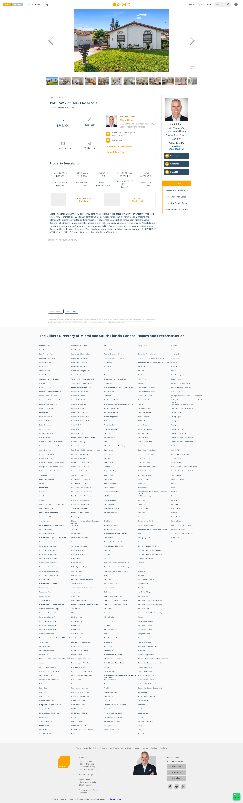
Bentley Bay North (144, 538)
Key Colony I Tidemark (79, 362)
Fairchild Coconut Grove (79, 446)
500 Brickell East (76, 617)
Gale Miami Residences (79, 546)
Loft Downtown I (77, 550)
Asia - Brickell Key (77, 621)
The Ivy (106, 375)
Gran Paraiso (108, 454)
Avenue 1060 (75, 629)
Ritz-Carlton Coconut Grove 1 (81, 500)
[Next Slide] (192, 40)
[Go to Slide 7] (129, 81)
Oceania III (175, 354)
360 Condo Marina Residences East (150, 600)
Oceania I (174, 346)
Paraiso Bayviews (110, 483)
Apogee (140, 383)
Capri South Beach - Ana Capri (148, 546)
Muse (140, 725)
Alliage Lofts (142, 533)
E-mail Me (174, 172)
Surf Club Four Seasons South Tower (184, 471)
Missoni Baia (108, 517)
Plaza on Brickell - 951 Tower (114, 358)
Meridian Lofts (143, 437)
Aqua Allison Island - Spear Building (116, 571)
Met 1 (73, 734)
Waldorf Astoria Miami (79, 600)
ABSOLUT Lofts (143, 379)
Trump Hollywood (45, 721)
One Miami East (76, 571)
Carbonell (107, 396)
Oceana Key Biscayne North (80, 371)
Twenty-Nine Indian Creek (113, 542)
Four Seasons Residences (80, 696)
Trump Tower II (176, 425)
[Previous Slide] (51, 40)
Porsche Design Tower (179, 375)
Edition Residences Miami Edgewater (117, 446)
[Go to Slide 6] (116, 81)
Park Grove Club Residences (81, 487)
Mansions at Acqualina (145, 721)
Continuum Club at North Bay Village (150, 613)
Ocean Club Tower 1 (78, 425)
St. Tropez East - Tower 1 (146, 680)
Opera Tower (108, 475)
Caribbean (107, 592)
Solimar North (176, 458)
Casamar (141, 638)
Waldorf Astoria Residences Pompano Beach (153, 659)
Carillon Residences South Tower (115, 604)
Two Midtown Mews (111, 525)
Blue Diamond (109, 588)
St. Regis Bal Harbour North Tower (51, 467)
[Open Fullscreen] (193, 67)
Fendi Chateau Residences (180, 454)
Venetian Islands (177, 542)
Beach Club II (43, 692)
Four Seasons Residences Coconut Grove (85, 450)
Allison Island (175, 500)
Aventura (174, 504)
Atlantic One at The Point (48, 396)
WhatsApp (174, 163)
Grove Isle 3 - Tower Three (80, 471)
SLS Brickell (108, 366)
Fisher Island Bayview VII (47, 625)
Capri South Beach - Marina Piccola (150, 554)
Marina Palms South (145, 629)
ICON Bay (107, 458)
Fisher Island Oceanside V (48, 558)
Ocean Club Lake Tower (79, 391)
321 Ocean (141, 375)
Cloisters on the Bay (78, 442)
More (209, 4)
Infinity (73, 717)
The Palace (43, 475)
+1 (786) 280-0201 (175, 761)
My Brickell (108, 350)
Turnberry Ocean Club (179, 433)
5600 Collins (108, 550)
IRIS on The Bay (109, 617)
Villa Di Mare (108, 650)
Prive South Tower (45, 387)
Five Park (141, 404)
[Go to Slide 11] (181, 81)
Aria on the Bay (109, 425)
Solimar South (176, 462)
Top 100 (200, 4)
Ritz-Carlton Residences (112, 659)
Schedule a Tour (116, 151)
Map (46, 4)
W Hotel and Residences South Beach (151, 358)
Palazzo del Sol (44, 596)
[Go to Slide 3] (77, 81)
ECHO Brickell (76, 680)
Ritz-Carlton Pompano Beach (148, 646)
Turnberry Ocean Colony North (182, 437)
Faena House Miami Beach (113, 713)
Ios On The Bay (109, 462)
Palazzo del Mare (45, 592)
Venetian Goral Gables (47, 517)
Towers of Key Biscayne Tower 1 (82, 379)
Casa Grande (108, 696)
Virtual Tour (71, 311)
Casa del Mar (43, 730)
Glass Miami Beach (144, 408)
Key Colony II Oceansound (80, 358)
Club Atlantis (108, 538)
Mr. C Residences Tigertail (80, 483)
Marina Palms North (145, 625)
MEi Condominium (110, 629)
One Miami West (77, 575)
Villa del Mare (44, 579)
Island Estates (176, 508)
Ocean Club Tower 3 (78, 433)
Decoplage (107, 700)
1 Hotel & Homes (110, 684)
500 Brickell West (110, 391)
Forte (173, 487)
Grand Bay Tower (77, 350)
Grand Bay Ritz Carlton (79, 346)
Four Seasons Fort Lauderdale (49, 671)
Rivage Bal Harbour (46, 458)
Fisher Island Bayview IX (47, 613)
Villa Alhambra (44, 521)
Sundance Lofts (143, 479)
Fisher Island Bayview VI (47, 621)
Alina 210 (42, 496)
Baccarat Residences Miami (80, 642)
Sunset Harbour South (145, 525)
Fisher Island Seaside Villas (48, 575)
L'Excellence (108, 625)
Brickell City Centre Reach (80, 646)
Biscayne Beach (109, 437)
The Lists (163, 748)
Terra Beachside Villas (111, 638)
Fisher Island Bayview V (47, 617)
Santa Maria (108, 362)
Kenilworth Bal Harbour (47, 433)
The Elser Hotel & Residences (81, 588)
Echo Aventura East (46, 350)
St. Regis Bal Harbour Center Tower (51, 462)
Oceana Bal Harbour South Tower (51, 446)
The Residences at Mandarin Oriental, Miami (119, 404)
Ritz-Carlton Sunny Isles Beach (181, 387)
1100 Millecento (76, 613)
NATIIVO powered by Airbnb (81, 567)
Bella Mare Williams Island (48, 404)
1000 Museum (76, 525)
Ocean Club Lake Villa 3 (79, 404)
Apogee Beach (44, 709)
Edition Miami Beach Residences (115, 705)
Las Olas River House (46, 650)
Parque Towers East (145, 667)
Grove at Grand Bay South (80, 458)
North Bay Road (176, 517)
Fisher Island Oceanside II (48, 546)
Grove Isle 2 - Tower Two (80, 467)
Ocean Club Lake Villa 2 (79, 400)
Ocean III (174, 366)
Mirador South (143, 571)
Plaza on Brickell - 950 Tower (114, 354)
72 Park (106, 667)
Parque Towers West (145, 671)
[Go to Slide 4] (90, 81)
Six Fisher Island (44, 600)
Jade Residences (77, 721)
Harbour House (44, 429)
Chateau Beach (143, 700)
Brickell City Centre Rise (79, 650)
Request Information (119, 146)
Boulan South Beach (111, 692)
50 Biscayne (75, 529)
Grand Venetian (143, 508)
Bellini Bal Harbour (45, 425)
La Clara (174, 492)
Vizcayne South (76, 596)
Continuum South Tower (146, 391)
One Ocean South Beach (146, 467)
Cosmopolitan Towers (145, 400)
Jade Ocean (142, 709)
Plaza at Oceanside (144, 642)
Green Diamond (109, 613)
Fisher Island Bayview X (47, 634)
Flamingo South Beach (145, 558)
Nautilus (174, 513)
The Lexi (141, 617)
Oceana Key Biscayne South (80, 375)
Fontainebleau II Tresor (112, 721)
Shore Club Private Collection (148, 354)
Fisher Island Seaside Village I (49, 567)
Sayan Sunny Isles (177, 391)
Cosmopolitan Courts (145, 396)
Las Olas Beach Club (46, 675)
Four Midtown (109, 504)
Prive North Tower (45, 383)
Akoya (106, 558)
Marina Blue (75, 558)
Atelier (106, 575)
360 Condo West (143, 609)
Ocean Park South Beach (146, 454)
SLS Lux (106, 371)
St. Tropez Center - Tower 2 (147, 675)
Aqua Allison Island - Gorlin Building (116, 567)
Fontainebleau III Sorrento (113, 717)
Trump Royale (176, 417)
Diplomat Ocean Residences (49, 713)
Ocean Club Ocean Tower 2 (80, 412)
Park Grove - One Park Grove (81, 492)
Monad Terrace (143, 575)
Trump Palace (176, 412)
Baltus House (108, 433)
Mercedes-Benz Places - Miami (82, 730)
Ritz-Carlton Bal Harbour (47, 454)
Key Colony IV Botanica (79, 366)
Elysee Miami (108, 450)
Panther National (177, 521)
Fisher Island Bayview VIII (48, 629)
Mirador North (143, 567)
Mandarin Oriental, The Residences (51, 504)
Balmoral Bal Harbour (46, 421)
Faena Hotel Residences (112, 709)
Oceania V (174, 362)
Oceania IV (175, 358)
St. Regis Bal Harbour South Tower (51, 471)
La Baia (41, 483)
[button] (121, 40)
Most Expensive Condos (176, 209)
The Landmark (44, 375)
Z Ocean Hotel (143, 487)
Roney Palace (142, 346)
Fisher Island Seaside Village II (49, 571)
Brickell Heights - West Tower (81, 663)
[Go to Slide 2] (64, 81)
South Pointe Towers (145, 475)
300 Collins (141, 371)
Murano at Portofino (145, 442)
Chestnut (60, 97)
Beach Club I (43, 688)
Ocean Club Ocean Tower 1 (80, 408)
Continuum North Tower (146, 387)
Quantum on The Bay (111, 492)
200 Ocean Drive (143, 366)
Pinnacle (174, 371)
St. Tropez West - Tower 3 (147, 684)
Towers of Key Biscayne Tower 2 (82, 383)
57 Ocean (107, 554)
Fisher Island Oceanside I (48, 542)
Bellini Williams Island (46, 408)
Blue (105, 442)
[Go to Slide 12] (194, 81)
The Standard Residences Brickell (115, 379)
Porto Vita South (44, 371)
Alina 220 (42, 500)
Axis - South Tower (77, 638)
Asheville (87, 748)
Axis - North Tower (77, 634)
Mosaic (106, 734)
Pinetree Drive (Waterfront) (180, 525)
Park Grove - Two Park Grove (81, 496)
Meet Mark (114, 748)
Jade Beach (142, 705)
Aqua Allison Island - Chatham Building (117, 563)
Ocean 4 (141, 730)
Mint (105, 346)
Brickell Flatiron (76, 654)
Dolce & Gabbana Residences (81, 675)
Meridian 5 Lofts (143, 433)
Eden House (108, 609)
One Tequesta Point (111, 400)
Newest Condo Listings (176, 190)
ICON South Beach (144, 417)
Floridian (141, 563)
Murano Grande (143, 446)
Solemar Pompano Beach (147, 654)
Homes (38, 4)
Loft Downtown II (77, 554)
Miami (78, 748)
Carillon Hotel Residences (113, 596)
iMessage (174, 155)
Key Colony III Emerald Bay (80, 354)
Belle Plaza (142, 500)
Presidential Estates (178, 529)
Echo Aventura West (46, 354)
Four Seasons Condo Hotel (80, 692)
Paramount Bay (109, 487)
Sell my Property (100, 748)
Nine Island (142, 513)
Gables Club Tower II (46, 533)
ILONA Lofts (142, 421)
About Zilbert (126, 748)
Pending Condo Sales (176, 203)
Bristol (173, 483)
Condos (30, 4)
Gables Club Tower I (46, 529)
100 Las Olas (43, 642)
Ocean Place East (144, 458)
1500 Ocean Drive (110, 680)
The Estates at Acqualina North (182, 404)
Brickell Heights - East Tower (81, 659)
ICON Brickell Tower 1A (79, 700)
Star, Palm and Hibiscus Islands (182, 533)
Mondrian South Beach (146, 579)
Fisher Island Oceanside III (48, 550)
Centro (73, 542)
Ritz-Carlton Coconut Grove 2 (81, 504)
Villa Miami (108, 496)
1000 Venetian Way (144, 496)
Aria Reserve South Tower (113, 429)
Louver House (143, 425)
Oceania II (174, 350)
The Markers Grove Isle (79, 508)
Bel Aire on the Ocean (111, 584)
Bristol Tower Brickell (78, 667)
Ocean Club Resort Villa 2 (80, 421)
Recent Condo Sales (176, 196)
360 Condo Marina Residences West (150, 604)
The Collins (108, 642)
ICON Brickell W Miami (79, 713)
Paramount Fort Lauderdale (49, 680)
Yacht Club (141, 483)
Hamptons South (45, 362)
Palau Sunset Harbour (145, 517)
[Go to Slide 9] (155, 81)
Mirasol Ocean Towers (112, 730)
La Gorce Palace (109, 621)
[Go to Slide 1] (52, 81)
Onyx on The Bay (110, 471)
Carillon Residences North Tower (115, 600)
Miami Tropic (75, 517)
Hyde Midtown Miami (111, 508)
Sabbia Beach (142, 650)
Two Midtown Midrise (111, 529)
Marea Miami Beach (145, 429)
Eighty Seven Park (110, 671)
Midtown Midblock (110, 513)
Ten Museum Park (77, 584)
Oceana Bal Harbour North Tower (51, 442)
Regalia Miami (176, 379)
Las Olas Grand (44, 646)
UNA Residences (109, 383)
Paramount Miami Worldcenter (82, 579)
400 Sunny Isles (143, 692)
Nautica (106, 634)
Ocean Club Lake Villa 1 (79, 396)
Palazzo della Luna (45, 588)
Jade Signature (143, 713)
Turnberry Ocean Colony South (182, 442)
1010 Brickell (75, 609)
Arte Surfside (175, 450)
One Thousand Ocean (46, 508)
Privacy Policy (114, 799)
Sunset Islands (176, 538)
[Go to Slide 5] (103, 81)
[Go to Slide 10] (168, 81)
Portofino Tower (143, 471)
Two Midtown (109, 521)
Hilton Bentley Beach (145, 412)
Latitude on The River (78, 725)
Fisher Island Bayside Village (49, 609)
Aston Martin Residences (79, 538)
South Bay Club (143, 584)
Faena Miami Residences (79, 688)
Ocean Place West (144, 462)
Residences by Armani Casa (180, 383)
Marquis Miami (76, 563)
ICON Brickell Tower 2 (78, 709)
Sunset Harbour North (145, 521)
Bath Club (107, 579)
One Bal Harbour (45, 450)
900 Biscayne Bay (77, 533)
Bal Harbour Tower (46, 417)
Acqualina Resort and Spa (147, 696)
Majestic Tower (44, 437)
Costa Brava (142, 504)
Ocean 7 (141, 734)
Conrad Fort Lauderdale (47, 667)
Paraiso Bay (108, 479)
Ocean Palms (43, 717)
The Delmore (176, 475)
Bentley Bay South (144, 542)
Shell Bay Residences (46, 700)
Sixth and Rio (43, 654)
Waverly (141, 588)
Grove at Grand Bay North (80, 454)
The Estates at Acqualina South (182, 408)
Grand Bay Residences (47, 734)
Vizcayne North (76, 592)
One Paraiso (108, 467)
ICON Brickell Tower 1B (79, 705)
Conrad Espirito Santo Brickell (81, 671)
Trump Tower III (177, 429)
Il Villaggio (107, 725)
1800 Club (107, 421)
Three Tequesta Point (111, 408)
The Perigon (108, 646)
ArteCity (107, 688)
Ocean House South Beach (147, 450)
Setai (139, 350)
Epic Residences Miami (79, 684)
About (191, 4)
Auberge (42, 663)
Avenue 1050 (75, 625)
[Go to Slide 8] (142, 81)
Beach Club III (44, 696)
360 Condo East (143, 596)
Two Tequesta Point (111, 412)
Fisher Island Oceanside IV (48, 554)
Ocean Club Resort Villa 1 (80, 417)
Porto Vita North (44, 366)
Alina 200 (42, 492)
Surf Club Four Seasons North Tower (184, 467)
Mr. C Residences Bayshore (80, 479)
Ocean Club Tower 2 (78, 429)
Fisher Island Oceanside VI (48, 563)
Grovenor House (77, 475)
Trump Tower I (176, 421)
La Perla (141, 717)
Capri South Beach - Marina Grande (150, 550)
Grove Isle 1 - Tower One (80, 462)
